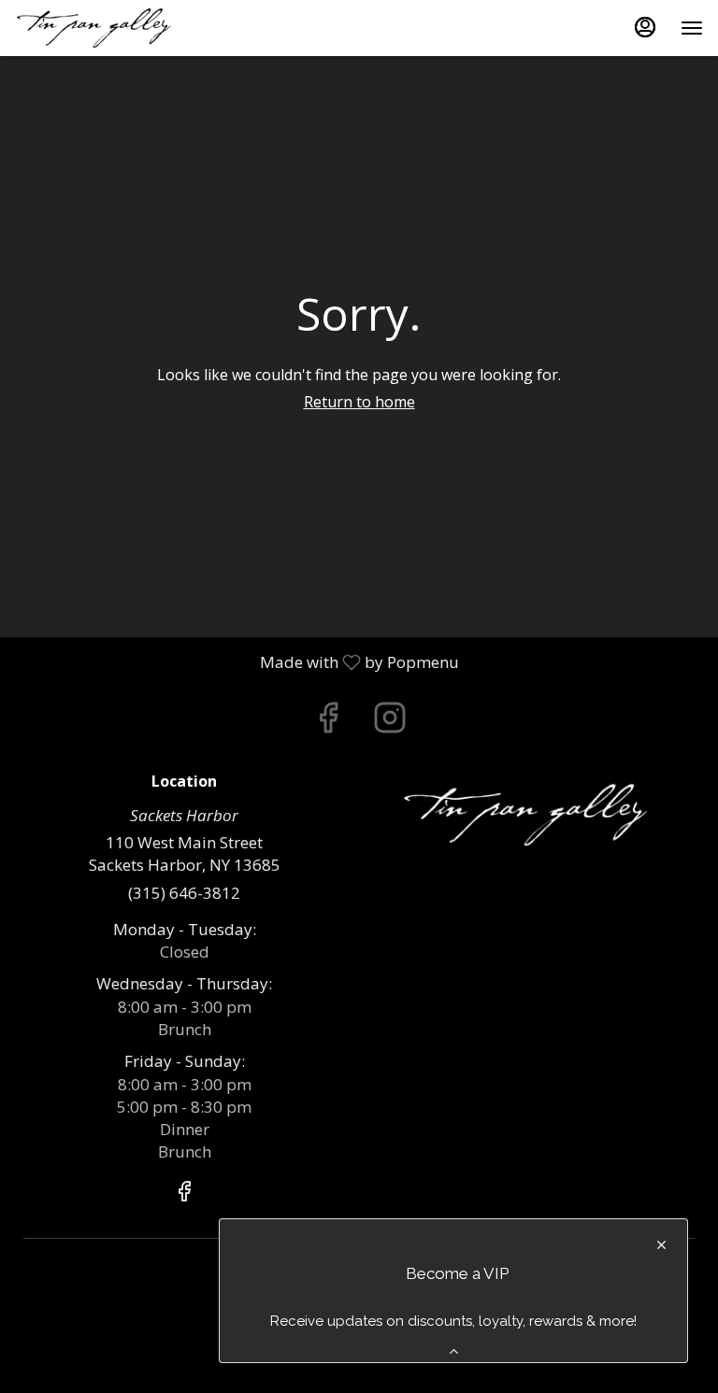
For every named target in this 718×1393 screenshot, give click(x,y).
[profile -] (645, 27)
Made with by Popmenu (236, 661)
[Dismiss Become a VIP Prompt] (661, 1245)
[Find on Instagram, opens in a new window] (390, 722)
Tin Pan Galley (534, 816)
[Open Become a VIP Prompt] (454, 1351)
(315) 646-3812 (184, 892)
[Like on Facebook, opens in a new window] (328, 722)
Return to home (359, 401)
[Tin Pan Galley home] (99, 28)
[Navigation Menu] (691, 28)
